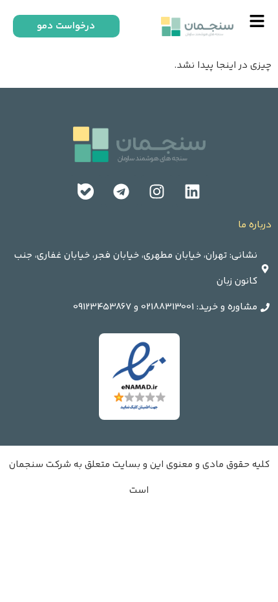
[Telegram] (121, 191)
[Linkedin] (192, 191)
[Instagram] (157, 191)
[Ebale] (86, 191)
